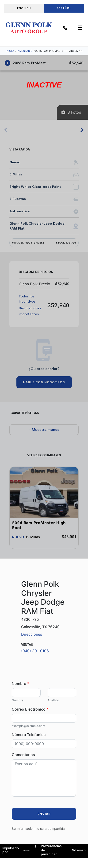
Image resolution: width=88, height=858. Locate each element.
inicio (10, 50)
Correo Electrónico (30, 709)
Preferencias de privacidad (48, 850)
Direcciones (31, 634)
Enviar (44, 814)
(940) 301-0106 (35, 651)
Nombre (20, 683)
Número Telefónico (29, 734)
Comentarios (23, 754)
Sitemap (76, 850)
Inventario (25, 50)
